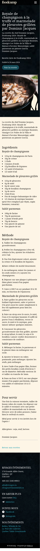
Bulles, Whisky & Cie (11, 526)
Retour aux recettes (11, 447)
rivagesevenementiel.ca (13, 487)
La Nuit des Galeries (11, 528)
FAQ (14, 497)
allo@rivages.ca (9, 485)
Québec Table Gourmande (14, 531)
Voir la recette (10, 67)
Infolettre (10, 502)
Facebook (10, 512)
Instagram (10, 516)
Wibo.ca (30, 546)
